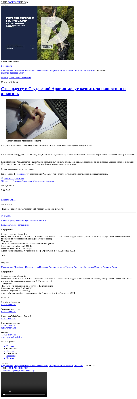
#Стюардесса (26, 181)
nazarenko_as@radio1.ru (11, 337)
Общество (78, 70)
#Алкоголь (49, 181)
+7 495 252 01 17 (8, 304)
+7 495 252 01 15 (8, 311)
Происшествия (32, 70)
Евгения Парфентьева (14, 179)
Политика (43, 70)
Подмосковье (7, 70)
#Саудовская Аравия (10, 181)
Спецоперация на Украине (61, 70)
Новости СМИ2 (8, 200)
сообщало (21, 174)
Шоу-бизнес (19, 70)
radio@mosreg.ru (8, 328)
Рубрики (13, 77)
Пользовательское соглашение (15, 225)
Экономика (88, 70)
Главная (4, 77)
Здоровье (14, 73)
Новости (13, 348)
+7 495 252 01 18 (8, 335)
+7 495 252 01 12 (8, 325)
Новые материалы (10, 61)
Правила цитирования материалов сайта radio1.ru (23, 220)
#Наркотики (38, 181)
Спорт (21, 73)
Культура (5, 73)
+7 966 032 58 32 (8, 318)
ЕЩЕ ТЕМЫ (100, 70)
